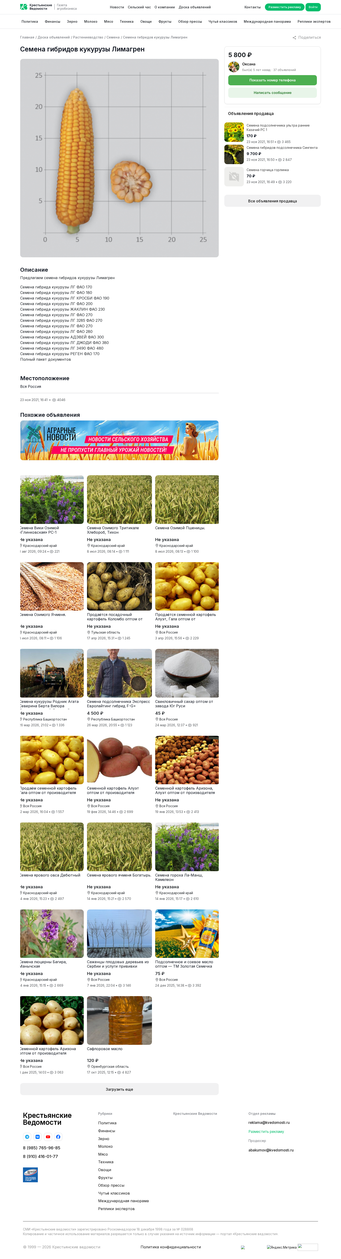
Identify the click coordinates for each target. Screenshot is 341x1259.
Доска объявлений (195, 7)
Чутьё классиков (223, 21)
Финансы (52, 21)
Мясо (108, 21)
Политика (30, 21)
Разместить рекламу (285, 7)
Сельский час (139, 7)
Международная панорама (267, 21)
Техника (127, 21)
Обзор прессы (190, 21)
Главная (27, 37)
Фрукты (164, 21)
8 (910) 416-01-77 (40, 1156)
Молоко (90, 21)
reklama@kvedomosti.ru (269, 1122)
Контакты (252, 7)
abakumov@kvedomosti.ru (271, 1150)
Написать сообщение (273, 92)
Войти (313, 7)
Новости (117, 7)
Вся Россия (30, 386)
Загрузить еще (119, 1089)
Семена (113, 37)
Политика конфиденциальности (171, 1247)
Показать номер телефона (272, 80)
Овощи (146, 21)
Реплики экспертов (314, 21)
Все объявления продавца (272, 201)
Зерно (72, 21)
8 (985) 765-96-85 (41, 1147)
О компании (164, 7)
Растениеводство (88, 37)
